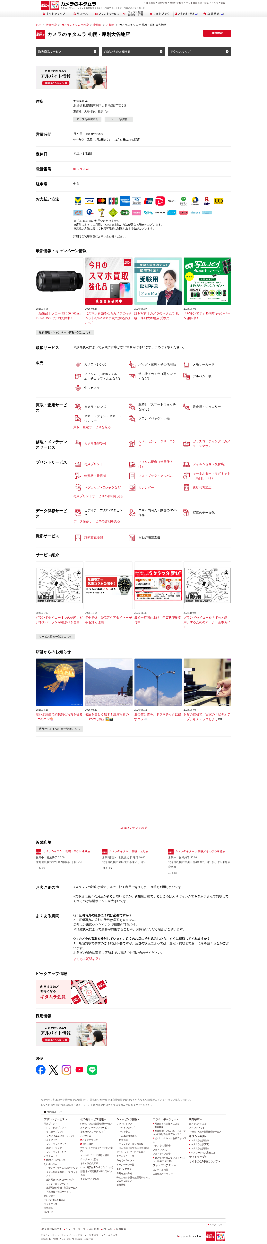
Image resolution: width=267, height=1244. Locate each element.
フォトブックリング (56, 1152)
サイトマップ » (198, 1156)
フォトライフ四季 (161, 1153)
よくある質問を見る (87, 959)
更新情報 (120, 1184)
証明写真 (48, 1208)
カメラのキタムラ (198, 1123)
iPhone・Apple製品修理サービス (96, 1123)
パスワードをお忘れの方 (203, 1152)
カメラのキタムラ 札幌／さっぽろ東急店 (200, 851)
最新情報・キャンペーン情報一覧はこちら (65, 332)
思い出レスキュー (53, 1164)
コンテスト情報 (160, 1169)
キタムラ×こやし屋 (89, 1179)
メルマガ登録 (218, 2)
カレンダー (49, 1195)
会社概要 (150, 2)
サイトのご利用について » (204, 1161)
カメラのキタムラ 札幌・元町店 (128, 851)
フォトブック (50, 1140)
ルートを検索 (118, 119)
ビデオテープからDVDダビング (61, 1168)
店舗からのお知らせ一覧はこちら (59, 728)
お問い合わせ (177, 2)
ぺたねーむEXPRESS (54, 1200)
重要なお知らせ (124, 1173)
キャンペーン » (125, 1160)
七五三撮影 (87, 1144)
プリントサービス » (55, 1119)
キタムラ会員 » (198, 1136)
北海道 (97, 24)
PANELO (48, 1212)
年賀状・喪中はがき (56, 1160)
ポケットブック (54, 1148)
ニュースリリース (75, 1229)
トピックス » (124, 1169)
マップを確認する (87, 119)
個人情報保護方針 (52, 1229)
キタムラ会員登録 (200, 1140)
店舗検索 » (195, 1119)
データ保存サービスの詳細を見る (96, 521)
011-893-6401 (82, 169)
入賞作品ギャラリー (163, 1173)
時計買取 (123, 1140)
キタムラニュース (125, 1156)
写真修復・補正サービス (58, 1191)
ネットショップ (124, 1123)
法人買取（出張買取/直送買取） (134, 1148)
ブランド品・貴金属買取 (131, 1144)
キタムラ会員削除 (200, 1148)
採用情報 (162, 2)
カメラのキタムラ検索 (75, 24)
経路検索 (217, 33)
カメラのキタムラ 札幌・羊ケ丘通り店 (66, 851)
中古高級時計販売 (127, 1135)
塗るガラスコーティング (92, 1131)
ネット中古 (124, 1131)
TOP (38, 24)
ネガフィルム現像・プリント (60, 1135)
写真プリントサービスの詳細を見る (98, 496)
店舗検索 (51, 24)
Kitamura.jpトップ (54, 1112)
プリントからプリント (57, 1183)
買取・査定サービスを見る (92, 427)
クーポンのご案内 (89, 1159)
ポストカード (50, 1156)
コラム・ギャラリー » (165, 1119)
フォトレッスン (160, 1149)
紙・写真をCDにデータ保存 (60, 1179)
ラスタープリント (55, 1131)
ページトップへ (217, 1225)
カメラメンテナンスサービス (94, 1127)
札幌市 (110, 24)
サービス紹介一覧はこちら (55, 636)
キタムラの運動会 (161, 1145)
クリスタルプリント (56, 1127)
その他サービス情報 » (93, 1119)
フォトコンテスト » (164, 1165)
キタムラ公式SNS (89, 1163)
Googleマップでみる (134, 827)
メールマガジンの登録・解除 (94, 1155)
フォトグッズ (50, 1204)
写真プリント (50, 1123)
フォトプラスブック (56, 1144)
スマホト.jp (85, 1135)
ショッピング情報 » (127, 1119)
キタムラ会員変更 (200, 1144)
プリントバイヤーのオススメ (130, 1152)
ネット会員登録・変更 (197, 2)
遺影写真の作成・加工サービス (61, 1187)
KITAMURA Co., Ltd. (60, 1239)
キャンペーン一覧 (125, 1164)
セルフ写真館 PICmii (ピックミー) (96, 1167)
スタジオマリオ (90, 1140)
